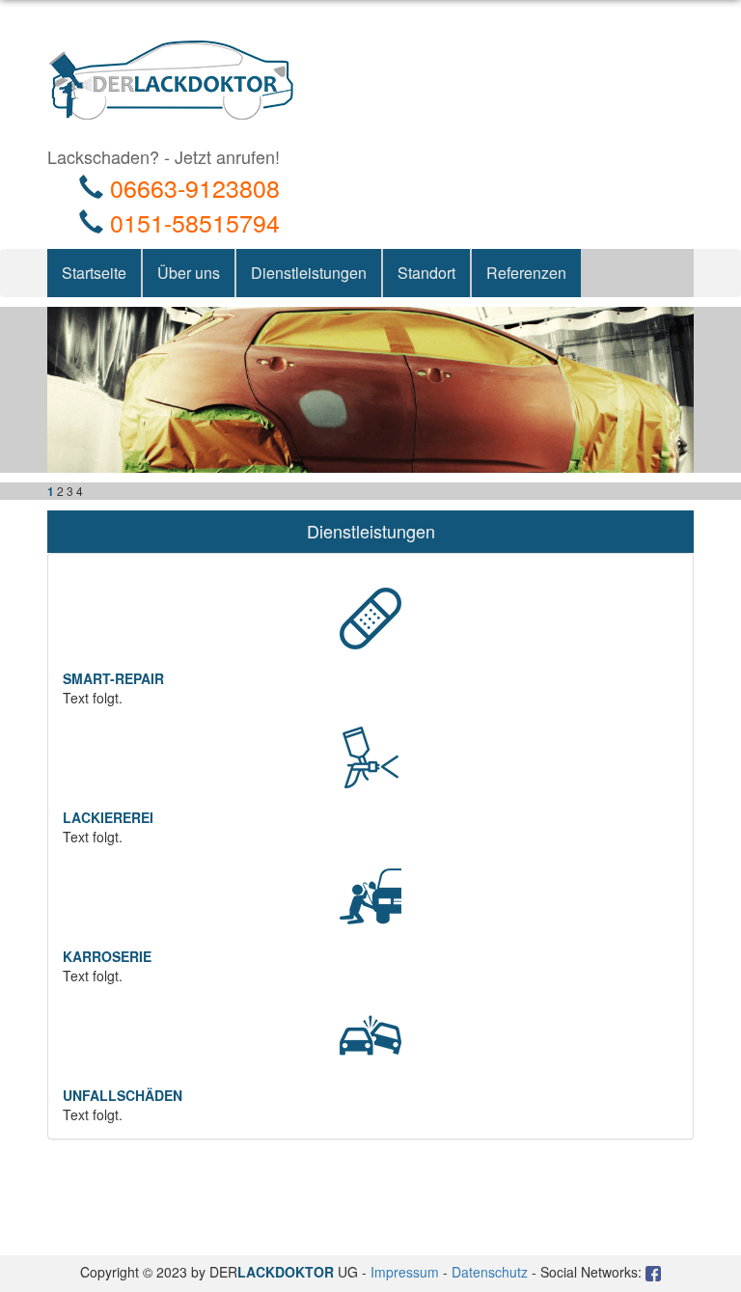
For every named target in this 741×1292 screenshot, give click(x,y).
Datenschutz (490, 1271)
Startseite (94, 272)
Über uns (188, 272)
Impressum (404, 1271)
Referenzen (526, 272)
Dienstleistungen (309, 272)
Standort (426, 272)
